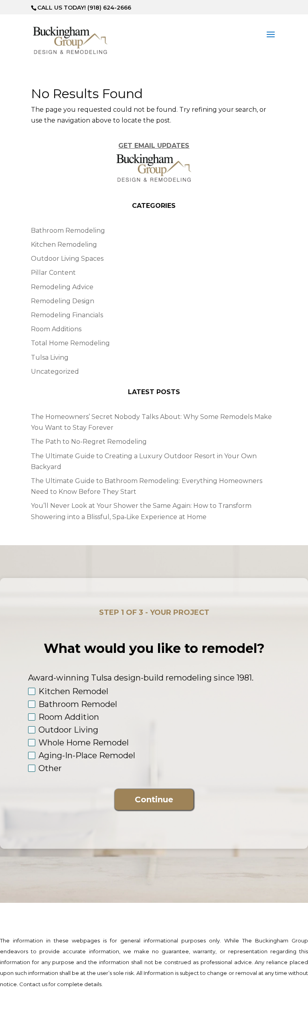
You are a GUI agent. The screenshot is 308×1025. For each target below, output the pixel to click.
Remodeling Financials (67, 315)
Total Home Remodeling (70, 343)
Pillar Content (53, 272)
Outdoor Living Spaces (67, 258)
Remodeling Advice (62, 287)
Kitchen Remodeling (64, 244)
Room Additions (56, 329)
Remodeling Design (62, 301)
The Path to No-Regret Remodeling (89, 441)
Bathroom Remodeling (68, 230)
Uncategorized (55, 371)
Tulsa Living (50, 357)
